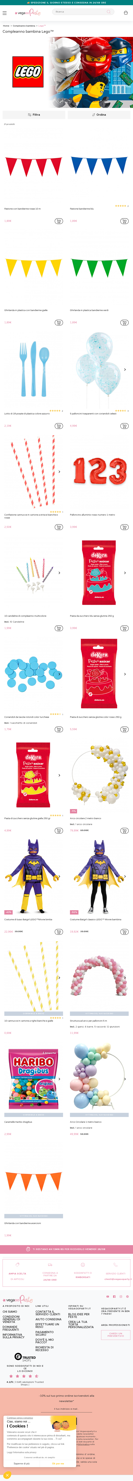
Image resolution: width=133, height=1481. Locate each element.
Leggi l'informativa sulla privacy (21, 1452)
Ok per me (58, 1463)
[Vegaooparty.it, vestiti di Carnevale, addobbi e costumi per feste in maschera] (28, 10)
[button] (7, 1475)
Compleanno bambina (24, 26)
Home (6, 26)
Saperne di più (22, 1463)
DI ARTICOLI (17, 1279)
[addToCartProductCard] (59, 221)
